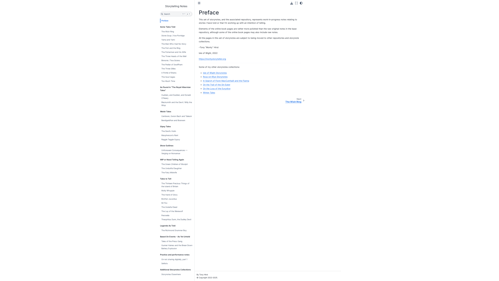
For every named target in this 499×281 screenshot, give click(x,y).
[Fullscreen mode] (296, 3)
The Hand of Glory (169, 195)
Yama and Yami (168, 40)
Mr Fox (164, 203)
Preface (164, 21)
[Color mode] (301, 3)
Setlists (164, 263)
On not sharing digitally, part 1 (174, 259)
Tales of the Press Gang (171, 241)
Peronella (165, 215)
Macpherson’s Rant (169, 135)
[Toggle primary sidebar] (199, 3)
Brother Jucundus (169, 199)
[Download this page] (291, 3)
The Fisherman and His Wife (173, 52)
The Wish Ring (167, 31)
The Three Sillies (168, 68)
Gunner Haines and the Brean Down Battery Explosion (176, 247)
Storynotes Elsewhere (171, 274)
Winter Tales (209, 92)
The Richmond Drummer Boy (174, 230)
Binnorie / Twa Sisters (170, 60)
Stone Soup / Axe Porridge (173, 35)
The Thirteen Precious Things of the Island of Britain (175, 185)
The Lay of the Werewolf (172, 211)
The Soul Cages (168, 77)
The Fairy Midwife (169, 172)
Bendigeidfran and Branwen (173, 120)
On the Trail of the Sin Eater (216, 84)
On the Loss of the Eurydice (216, 88)
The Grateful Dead (169, 207)
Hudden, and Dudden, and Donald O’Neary (176, 96)
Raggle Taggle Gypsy (170, 139)
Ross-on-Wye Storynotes (215, 76)
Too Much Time (168, 81)
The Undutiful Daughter (171, 168)
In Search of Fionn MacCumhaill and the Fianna (226, 80)
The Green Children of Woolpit (174, 164)
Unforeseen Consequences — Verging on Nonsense (174, 151)
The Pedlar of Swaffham (172, 64)
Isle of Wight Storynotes (215, 73)
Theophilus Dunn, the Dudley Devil (176, 219)
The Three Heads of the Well (173, 56)
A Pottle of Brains (168, 73)
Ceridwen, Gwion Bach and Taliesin (176, 116)
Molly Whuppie (167, 190)
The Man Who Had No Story (173, 44)
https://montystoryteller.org (212, 59)
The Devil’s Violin (168, 131)
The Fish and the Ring (170, 48)
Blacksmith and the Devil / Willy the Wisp (176, 103)
